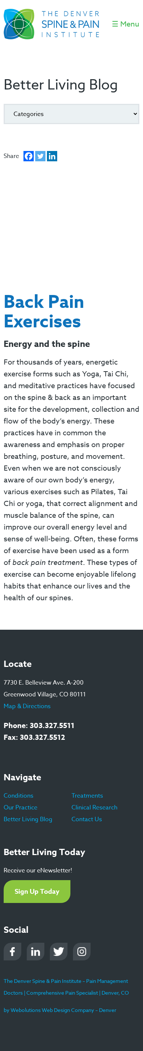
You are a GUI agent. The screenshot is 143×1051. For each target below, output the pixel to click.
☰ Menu (125, 24)
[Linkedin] (52, 156)
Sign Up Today (37, 891)
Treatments (87, 795)
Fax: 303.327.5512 (34, 737)
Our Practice (20, 807)
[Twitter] (40, 156)
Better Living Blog (28, 819)
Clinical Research (94, 807)
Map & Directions (27, 706)
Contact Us (87, 819)
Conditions (18, 795)
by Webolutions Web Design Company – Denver (60, 1009)
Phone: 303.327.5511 (39, 725)
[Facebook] (28, 156)
